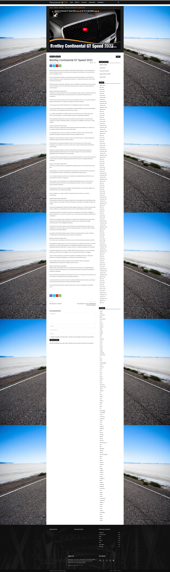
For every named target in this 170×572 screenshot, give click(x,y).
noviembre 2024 (103, 127)
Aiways (101, 313)
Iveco (101, 398)
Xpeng (101, 518)
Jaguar (101, 402)
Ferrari (101, 368)
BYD (101, 337)
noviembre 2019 (103, 247)
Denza (101, 349)
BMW (101, 329)
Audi (101, 321)
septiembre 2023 (103, 155)
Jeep (101, 404)
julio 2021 (102, 207)
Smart (101, 496)
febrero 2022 (102, 193)
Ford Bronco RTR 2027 (104, 70)
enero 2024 (102, 147)
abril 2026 (102, 93)
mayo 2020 (102, 235)
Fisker (101, 372)
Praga (101, 476)
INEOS (101, 394)
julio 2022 (102, 183)
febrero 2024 (102, 145)
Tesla (101, 508)
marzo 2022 (102, 191)
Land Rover (102, 416)
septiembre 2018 (103, 274)
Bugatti (101, 333)
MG (100, 444)
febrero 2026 (102, 97)
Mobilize (101, 450)
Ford (101, 374)
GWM (101, 382)
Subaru (101, 504)
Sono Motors (102, 498)
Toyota (101, 510)
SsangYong (102, 500)
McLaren (102, 440)
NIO (100, 458)
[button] (118, 2)
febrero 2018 (102, 288)
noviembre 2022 (103, 175)
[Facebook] (51, 65)
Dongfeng (102, 353)
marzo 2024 (102, 143)
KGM (101, 406)
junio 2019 (102, 256)
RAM (101, 480)
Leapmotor (102, 418)
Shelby (101, 492)
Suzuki (101, 506)
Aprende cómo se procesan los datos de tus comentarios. (81, 343)
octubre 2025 (102, 105)
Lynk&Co (102, 426)
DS (100, 357)
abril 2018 (102, 284)
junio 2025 (102, 113)
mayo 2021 (102, 211)
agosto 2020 (102, 229)
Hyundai (101, 390)
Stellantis (102, 502)
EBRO (101, 359)
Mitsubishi (102, 448)
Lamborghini (102, 412)
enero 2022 (102, 195)
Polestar (101, 472)
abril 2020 (102, 237)
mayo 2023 (102, 163)
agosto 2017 (102, 300)
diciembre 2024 (103, 125)
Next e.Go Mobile (103, 454)
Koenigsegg (102, 410)
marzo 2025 (102, 119)
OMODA (101, 464)
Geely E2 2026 (103, 77)
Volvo (101, 514)
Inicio (51, 7)
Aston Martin (102, 319)
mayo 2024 (102, 139)
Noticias (101, 462)
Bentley (61, 7)
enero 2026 (102, 99)
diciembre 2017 (103, 292)
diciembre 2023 (103, 149)
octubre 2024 (102, 129)
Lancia (101, 414)
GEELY (101, 376)
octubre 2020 (102, 225)
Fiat (100, 370)
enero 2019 (102, 266)
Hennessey (102, 384)
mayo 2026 (102, 91)
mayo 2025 (102, 115)
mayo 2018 (102, 282)
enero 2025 (102, 123)
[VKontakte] (113, 560)
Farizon (101, 364)
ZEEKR (101, 520)
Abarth (101, 311)
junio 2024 (102, 137)
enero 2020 (102, 243)
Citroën (101, 341)
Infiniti (101, 396)
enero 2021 (102, 219)
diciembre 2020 (103, 221)
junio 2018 (102, 280)
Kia (100, 408)
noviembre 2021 (103, 199)
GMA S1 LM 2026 (103, 64)
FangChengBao (103, 362)
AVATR (101, 323)
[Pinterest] (57, 65)
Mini (101, 446)
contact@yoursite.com (78, 565)
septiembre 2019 (103, 250)
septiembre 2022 (103, 179)
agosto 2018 (102, 276)
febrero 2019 (102, 264)
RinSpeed (102, 486)
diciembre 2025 (103, 101)
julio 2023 (102, 159)
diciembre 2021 (103, 197)
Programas (102, 478)
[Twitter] (54, 65)
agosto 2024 (102, 133)
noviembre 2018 (103, 270)
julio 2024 (102, 135)
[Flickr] (106, 560)
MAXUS (101, 436)
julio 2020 (102, 231)
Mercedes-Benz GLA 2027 (105, 74)
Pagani (101, 468)
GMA (101, 380)
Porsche (101, 474)
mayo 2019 (102, 258)
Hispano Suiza (103, 386)
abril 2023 (102, 165)
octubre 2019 (102, 248)
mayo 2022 (102, 187)
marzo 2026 (102, 95)
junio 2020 (102, 233)
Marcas (56, 7)
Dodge (101, 351)
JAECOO (101, 400)
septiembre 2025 (103, 107)
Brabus (101, 331)
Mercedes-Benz (103, 442)
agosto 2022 (102, 181)
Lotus (101, 424)
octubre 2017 (102, 296)
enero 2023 (102, 171)
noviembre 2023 (103, 151)
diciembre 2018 (103, 268)
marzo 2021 (102, 215)
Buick (101, 335)
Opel (101, 466)
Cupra (101, 343)
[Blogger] (100, 560)
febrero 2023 (102, 169)
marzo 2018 (102, 286)
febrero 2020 (102, 241)
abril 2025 (102, 117)
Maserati (102, 434)
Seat (101, 490)
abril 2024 (102, 141)
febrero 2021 (102, 217)
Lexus (101, 422)
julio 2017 (102, 302)
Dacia (101, 345)
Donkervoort (102, 355)
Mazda (101, 438)
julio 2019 (102, 254)
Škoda (101, 494)
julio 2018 (102, 278)
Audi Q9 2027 (102, 67)
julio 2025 (102, 111)
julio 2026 (102, 87)
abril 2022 (102, 189)
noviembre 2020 (103, 223)
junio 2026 (102, 89)
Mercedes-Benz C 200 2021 (56, 303)
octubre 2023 (102, 153)
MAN (101, 430)
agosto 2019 (102, 252)
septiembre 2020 (103, 227)
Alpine (101, 317)
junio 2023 (102, 161)
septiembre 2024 (103, 131)
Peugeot (101, 470)
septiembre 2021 (103, 203)
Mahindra (102, 428)
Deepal (101, 347)
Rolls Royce (102, 488)
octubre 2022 (102, 177)
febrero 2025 (102, 121)
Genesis (101, 378)
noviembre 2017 (103, 294)
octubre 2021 (102, 201)
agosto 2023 (102, 157)
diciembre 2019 (103, 245)
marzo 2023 (102, 167)
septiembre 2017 (103, 298)
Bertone (101, 327)
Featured (102, 366)
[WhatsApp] (60, 65)
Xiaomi (101, 516)
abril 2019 (102, 260)
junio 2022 (102, 185)
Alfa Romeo (102, 315)
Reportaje (102, 484)
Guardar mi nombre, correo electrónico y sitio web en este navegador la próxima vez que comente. (72, 336)
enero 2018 (102, 290)
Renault (101, 482)
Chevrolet (102, 339)
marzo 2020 (102, 239)
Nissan (101, 460)
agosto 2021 (102, 205)
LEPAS (101, 420)
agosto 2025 (102, 109)
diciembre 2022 (103, 173)
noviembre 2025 (103, 103)
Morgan (101, 452)
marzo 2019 (102, 262)
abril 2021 (102, 213)
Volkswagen (102, 512)
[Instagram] (110, 560)
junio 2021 (102, 209)
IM (100, 392)
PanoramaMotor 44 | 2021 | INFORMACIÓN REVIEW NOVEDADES (86, 304)
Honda (101, 388)
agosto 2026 (102, 85)
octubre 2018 (102, 272)
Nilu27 (101, 456)
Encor (101, 360)
